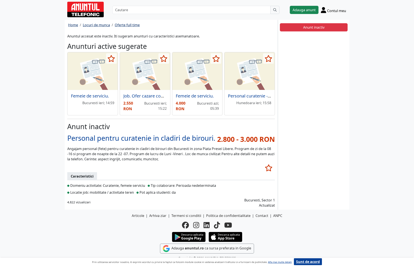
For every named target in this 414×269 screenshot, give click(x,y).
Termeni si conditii (186, 215)
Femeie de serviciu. (90, 96)
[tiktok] (217, 225)
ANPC (277, 215)
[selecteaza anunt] (111, 58)
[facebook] (185, 225)
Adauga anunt (304, 10)
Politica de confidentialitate (228, 215)
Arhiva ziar (157, 215)
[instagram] (196, 225)
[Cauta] (274, 10)
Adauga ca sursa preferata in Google (211, 248)
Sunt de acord (308, 261)
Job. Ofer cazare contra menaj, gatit (158, 96)
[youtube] (228, 225)
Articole (138, 215)
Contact (262, 215)
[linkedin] (207, 225)
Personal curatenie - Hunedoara (259, 96)
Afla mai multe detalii (280, 262)
